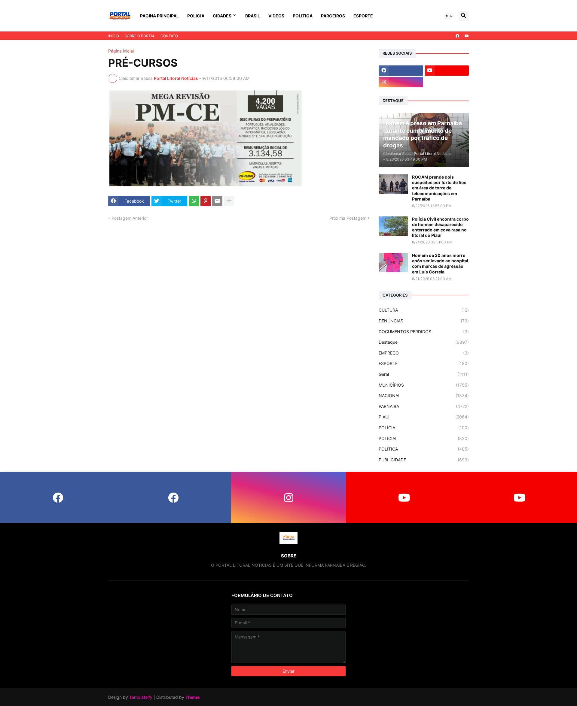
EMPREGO (424, 352)
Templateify (140, 697)
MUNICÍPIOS (424, 385)
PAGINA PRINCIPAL (159, 15)
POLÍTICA (424, 448)
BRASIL (252, 15)
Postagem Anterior (129, 218)
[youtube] (467, 36)
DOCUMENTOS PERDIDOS (424, 331)
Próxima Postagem (347, 218)
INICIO (113, 36)
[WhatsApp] (194, 201)
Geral (424, 374)
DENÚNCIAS (424, 320)
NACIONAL (424, 395)
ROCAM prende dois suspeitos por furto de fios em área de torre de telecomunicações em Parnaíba (439, 187)
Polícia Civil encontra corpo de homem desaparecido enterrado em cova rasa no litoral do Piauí (440, 227)
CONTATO (169, 36)
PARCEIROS (333, 15)
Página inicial (121, 51)
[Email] (217, 201)
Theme (192, 697)
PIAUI (424, 416)
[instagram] (401, 82)
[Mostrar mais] (229, 201)
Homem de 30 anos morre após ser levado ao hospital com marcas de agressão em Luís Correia (440, 263)
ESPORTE (363, 15)
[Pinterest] (205, 201)
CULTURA (424, 309)
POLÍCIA (424, 427)
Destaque (424, 342)
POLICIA (195, 15)
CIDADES (222, 15)
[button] (449, 16)
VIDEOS (276, 15)
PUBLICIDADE (424, 459)
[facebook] (457, 36)
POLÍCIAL (424, 438)
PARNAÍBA (424, 406)
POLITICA (303, 15)
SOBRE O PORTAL (139, 36)
